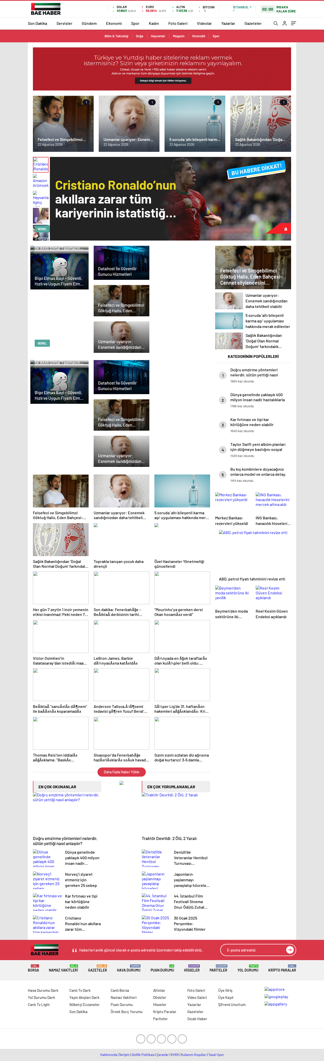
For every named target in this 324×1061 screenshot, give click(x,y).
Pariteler (218, 968)
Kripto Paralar (282, 968)
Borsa (33, 968)
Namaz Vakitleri (63, 968)
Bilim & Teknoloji (116, 36)
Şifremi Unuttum (232, 1004)
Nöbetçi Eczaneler (84, 1004)
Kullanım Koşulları (194, 1055)
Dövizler (159, 997)
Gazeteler (253, 23)
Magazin (179, 36)
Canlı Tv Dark (80, 990)
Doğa (139, 36)
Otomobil (198, 36)
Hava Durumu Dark (43, 990)
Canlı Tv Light (39, 1004)
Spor (135, 23)
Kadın (154, 23)
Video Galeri (197, 997)
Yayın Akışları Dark (84, 997)
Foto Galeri (178, 23)
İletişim (124, 1055)
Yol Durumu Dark (41, 997)
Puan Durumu (162, 968)
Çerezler (163, 1055)
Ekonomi (114, 23)
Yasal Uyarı (216, 1055)
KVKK (175, 1055)
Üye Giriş (225, 990)
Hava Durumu (128, 968)
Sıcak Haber (197, 1018)
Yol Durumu (247, 968)
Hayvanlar (158, 36)
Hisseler (192, 968)
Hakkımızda (108, 1055)
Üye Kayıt (226, 997)
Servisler (64, 23)
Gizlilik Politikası (143, 1055)
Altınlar (159, 990)
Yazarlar (228, 23)
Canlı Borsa (120, 990)
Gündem (89, 23)
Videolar (204, 23)
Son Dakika (37, 23)
